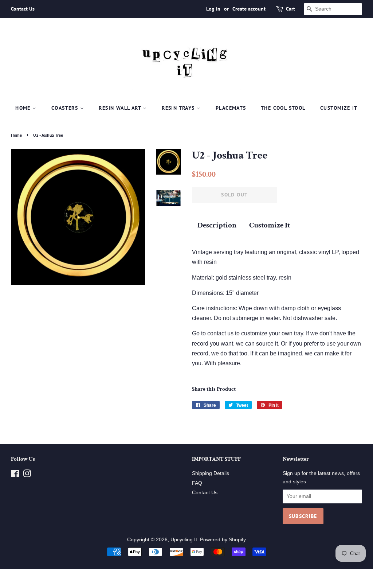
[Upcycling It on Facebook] (15, 475)
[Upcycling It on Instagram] (27, 475)
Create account (249, 8)
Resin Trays (179, 108)
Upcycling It (183, 539)
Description (216, 225)
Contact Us (23, 8)
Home (23, 108)
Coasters (65, 108)
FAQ (197, 483)
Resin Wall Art (121, 108)
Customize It (339, 108)
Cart (290, 8)
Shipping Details (210, 473)
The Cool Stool (283, 108)
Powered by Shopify (223, 539)
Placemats (231, 108)
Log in (213, 8)
